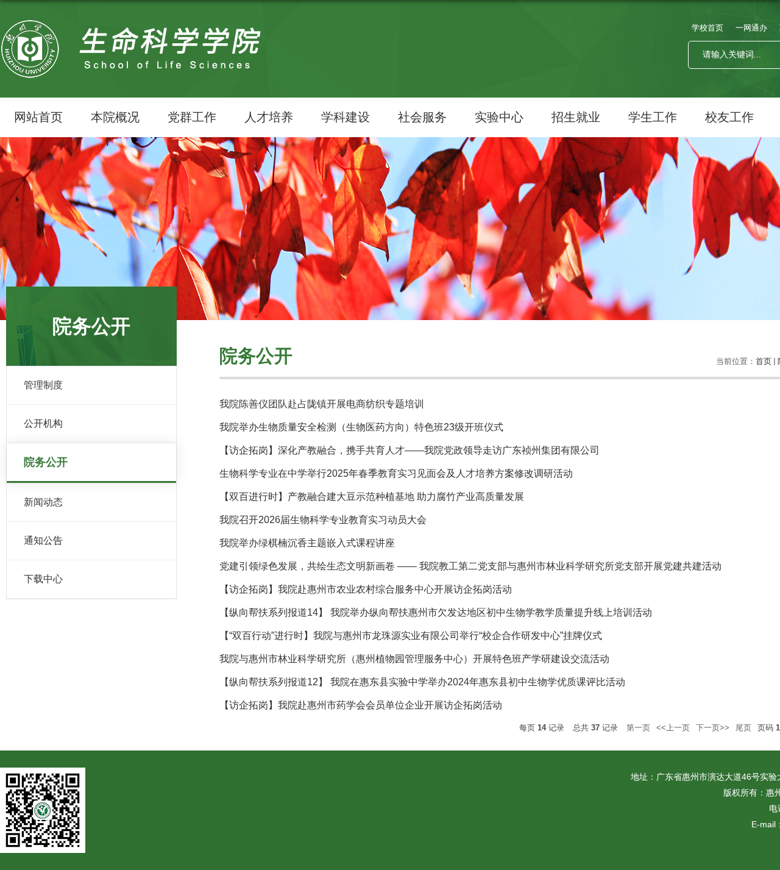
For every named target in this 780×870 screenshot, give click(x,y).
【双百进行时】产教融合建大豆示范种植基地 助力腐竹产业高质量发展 (371, 496)
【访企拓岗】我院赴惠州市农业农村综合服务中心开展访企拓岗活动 (365, 589)
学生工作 (652, 117)
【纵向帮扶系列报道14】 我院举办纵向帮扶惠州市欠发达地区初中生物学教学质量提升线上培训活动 (435, 612)
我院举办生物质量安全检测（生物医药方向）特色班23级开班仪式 (361, 427)
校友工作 (729, 117)
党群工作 (192, 117)
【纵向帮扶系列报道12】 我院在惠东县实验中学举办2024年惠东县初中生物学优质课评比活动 (422, 682)
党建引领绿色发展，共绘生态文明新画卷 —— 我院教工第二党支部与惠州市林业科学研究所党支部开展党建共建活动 (470, 566)
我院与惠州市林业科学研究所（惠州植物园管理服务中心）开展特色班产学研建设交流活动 (414, 659)
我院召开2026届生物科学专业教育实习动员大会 (323, 520)
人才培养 (268, 117)
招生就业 (575, 117)
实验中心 (499, 117)
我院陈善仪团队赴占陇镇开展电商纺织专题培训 (321, 404)
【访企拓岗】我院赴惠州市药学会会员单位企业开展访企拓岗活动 (360, 705)
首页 (763, 361)
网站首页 (38, 117)
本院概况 (115, 117)
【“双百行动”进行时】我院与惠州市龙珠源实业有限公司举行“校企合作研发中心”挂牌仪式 (410, 635)
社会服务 (422, 117)
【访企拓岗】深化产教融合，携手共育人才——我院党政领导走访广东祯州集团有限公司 (409, 450)
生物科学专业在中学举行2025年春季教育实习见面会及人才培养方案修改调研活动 (396, 473)
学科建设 (345, 117)
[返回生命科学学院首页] (134, 32)
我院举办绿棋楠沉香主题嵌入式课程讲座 (307, 543)
